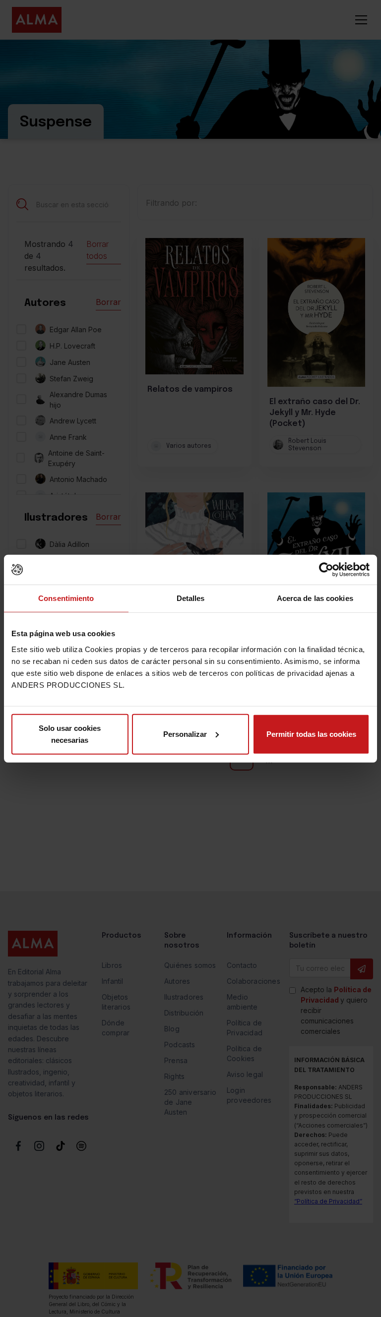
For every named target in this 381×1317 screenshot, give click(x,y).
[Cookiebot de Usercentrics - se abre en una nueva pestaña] (326, 569)
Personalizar (185, 733)
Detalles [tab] (191, 598)
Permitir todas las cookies (311, 733)
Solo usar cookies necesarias (70, 733)
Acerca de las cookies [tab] (315, 598)
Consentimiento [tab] (66, 598)
